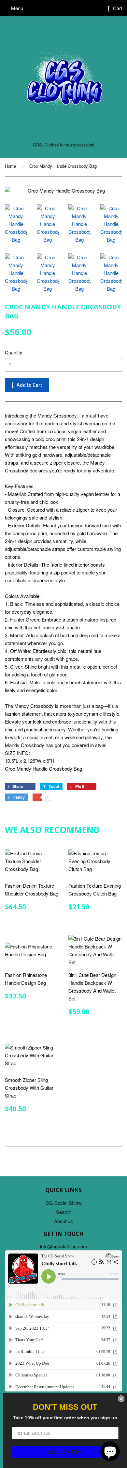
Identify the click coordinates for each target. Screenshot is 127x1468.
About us (63, 1221)
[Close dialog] (121, 1398)
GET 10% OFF (65, 1452)
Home (10, 166)
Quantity (13, 352)
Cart (117, 8)
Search (63, 1211)
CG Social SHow (64, 1202)
